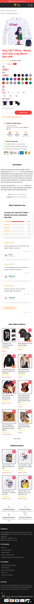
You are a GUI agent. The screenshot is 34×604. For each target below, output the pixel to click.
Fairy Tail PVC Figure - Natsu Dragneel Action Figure (24, 426)
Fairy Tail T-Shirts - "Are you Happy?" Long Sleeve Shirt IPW (9, 492)
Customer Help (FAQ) (7, 575)
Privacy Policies (5, 552)
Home (2, 11)
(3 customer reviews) (15, 60)
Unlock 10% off (3, 596)
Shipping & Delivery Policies (8, 565)
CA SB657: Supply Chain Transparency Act (12, 557)
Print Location (6, 98)
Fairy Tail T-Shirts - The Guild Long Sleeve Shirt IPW (8, 466)
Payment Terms (5, 567)
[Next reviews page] (30, 312)
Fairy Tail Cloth (11, 11)
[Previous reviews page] (21, 312)
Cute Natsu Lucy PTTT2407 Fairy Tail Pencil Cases (7, 345)
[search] (29, 5)
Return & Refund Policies (7, 570)
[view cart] (32, 5)
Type (3, 67)
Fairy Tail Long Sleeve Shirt (9, 13)
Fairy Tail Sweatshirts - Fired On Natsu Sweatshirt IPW (8, 397)
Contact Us (4, 572)
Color (3, 72)
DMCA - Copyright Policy (7, 555)
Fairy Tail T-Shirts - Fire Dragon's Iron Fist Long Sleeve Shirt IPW (24, 492)
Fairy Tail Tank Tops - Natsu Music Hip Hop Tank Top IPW (23, 371)
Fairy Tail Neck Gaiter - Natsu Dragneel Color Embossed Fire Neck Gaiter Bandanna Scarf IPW (24, 399)
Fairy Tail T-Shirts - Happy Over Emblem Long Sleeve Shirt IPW (25, 466)
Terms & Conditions (6, 550)
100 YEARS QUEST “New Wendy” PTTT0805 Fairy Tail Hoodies (8, 371)
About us (3, 547)
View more (17, 438)
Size (3, 89)
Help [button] (31, 601)
